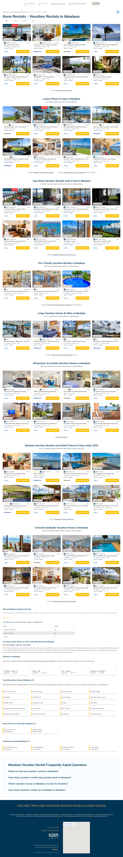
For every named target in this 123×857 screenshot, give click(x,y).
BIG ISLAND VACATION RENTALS (73, 816)
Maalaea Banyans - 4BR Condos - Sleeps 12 (16, 341)
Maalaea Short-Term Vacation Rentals (64, 601)
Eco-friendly (27, 645)
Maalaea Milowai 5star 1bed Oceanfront (105, 555)
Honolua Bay (37, 708)
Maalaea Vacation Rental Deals (64, 519)
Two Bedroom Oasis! (69, 241)
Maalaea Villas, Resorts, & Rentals (74, 172)
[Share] (117, 12)
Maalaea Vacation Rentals (64, 90)
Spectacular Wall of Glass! (11, 45)
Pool (4, 645)
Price (15, 20)
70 (55, 629)
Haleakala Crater (38, 703)
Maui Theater (66, 708)
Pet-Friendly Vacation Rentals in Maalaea (59, 305)
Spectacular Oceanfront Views (102, 241)
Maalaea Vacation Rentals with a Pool (64, 255)
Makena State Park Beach (11, 714)
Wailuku (6, 48)
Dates (6, 20)
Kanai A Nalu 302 (39, 473)
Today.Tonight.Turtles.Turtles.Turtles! (45, 241)
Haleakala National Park (98, 697)
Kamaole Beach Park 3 (97, 708)
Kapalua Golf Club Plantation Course (15, 708)
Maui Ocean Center (9, 691)
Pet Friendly (10, 645)
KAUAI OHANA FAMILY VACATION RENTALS (95, 816)
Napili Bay (7, 697)
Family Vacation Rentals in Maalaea (62, 355)
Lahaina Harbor (66, 697)
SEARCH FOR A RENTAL (50, 831)
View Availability (22, 51)
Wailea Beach (37, 697)
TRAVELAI (55, 849)
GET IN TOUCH (53, 827)
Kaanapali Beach (67, 691)
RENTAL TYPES (43, 3)
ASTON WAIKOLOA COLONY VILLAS (84, 814)
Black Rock (94, 703)
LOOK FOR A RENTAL (58, 4)
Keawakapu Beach (96, 714)
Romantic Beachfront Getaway (102, 77)
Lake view (19, 645)
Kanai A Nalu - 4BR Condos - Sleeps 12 (75, 341)
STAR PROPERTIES (29, 3)
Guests (24, 20)
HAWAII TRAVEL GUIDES (32, 814)
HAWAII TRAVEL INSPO (66, 814)
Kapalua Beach (8, 703)
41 (55, 633)
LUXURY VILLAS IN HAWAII (17, 814)
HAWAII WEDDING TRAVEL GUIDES (49, 814)
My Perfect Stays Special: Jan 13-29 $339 (76, 505)
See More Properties (62, 437)
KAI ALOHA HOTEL (26, 816)
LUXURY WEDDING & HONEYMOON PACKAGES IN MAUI (48, 816)
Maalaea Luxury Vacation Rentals (44, 172)
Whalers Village (95, 691)
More (33, 20)
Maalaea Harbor (38, 691)
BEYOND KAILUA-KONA (77, 4)
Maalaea (11, 48)
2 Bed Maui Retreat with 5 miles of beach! (76, 291)
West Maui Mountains (39, 714)
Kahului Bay (65, 714)
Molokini (64, 703)
